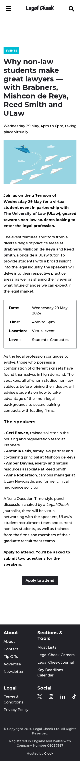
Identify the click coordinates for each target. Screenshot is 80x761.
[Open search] (71, 8)
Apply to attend (40, 580)
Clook (48, 753)
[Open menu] (8, 8)
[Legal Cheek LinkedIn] (62, 696)
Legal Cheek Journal (55, 662)
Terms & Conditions (13, 699)
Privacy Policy (16, 710)
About (9, 642)
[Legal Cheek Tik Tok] (74, 696)
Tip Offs (11, 657)
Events (11, 50)
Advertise (12, 664)
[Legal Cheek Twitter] (39, 696)
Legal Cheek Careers (56, 655)
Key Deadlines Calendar (50, 672)
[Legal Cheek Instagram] (51, 696)
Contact (11, 649)
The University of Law (25, 213)
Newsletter (14, 672)
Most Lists (46, 647)
